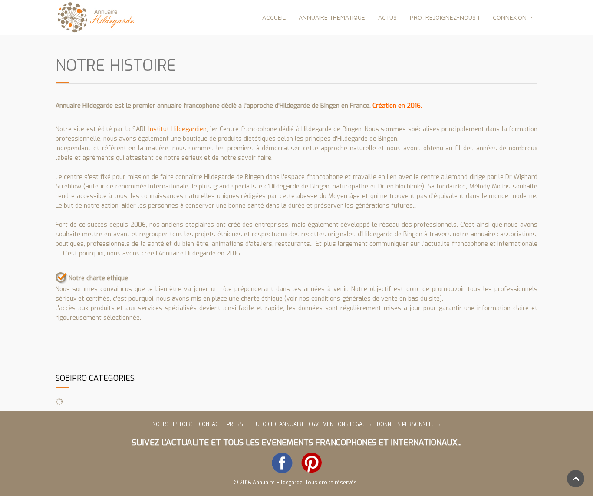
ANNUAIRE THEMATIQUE (332, 17)
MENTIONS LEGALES (347, 424)
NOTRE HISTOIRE (173, 424)
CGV (314, 424)
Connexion (510, 17)
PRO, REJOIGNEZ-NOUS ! (445, 17)
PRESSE (238, 424)
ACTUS (387, 17)
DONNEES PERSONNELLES (409, 424)
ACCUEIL (274, 17)
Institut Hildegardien (177, 129)
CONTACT (210, 424)
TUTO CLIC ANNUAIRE (279, 424)
